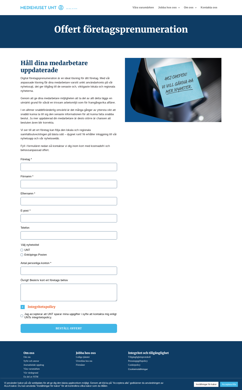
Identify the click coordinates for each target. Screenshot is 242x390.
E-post (26, 210)
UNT (27, 250)
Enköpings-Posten (35, 254)
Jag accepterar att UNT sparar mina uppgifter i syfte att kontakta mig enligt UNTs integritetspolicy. (70, 316)
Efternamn (28, 193)
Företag (26, 159)
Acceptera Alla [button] (229, 384)
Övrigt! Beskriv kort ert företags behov (44, 280)
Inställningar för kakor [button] (206, 384)
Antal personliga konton (36, 263)
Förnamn (27, 176)
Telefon (25, 227)
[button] (69, 307)
